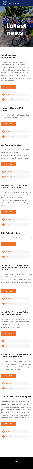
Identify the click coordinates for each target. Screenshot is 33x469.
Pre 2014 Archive (9, 95)
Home (16, 37)
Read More (8, 87)
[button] (29, 2)
